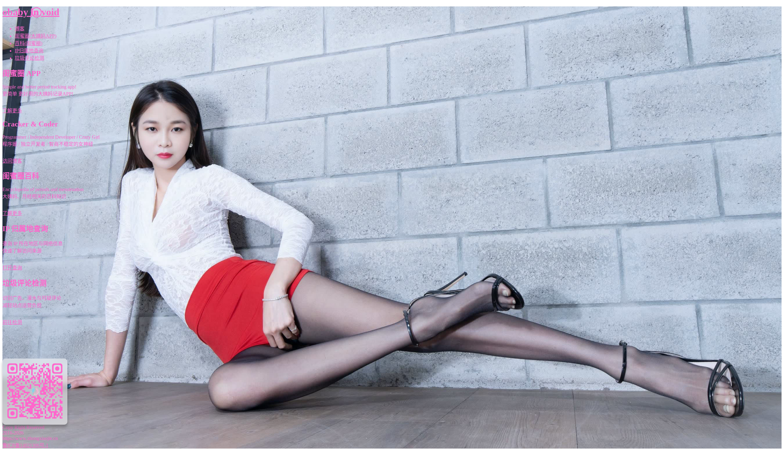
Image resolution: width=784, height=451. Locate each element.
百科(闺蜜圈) (28, 43)
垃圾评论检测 (29, 58)
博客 (19, 28)
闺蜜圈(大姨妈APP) (35, 36)
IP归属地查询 (29, 50)
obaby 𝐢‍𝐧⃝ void (30, 11)
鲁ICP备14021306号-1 (25, 445)
